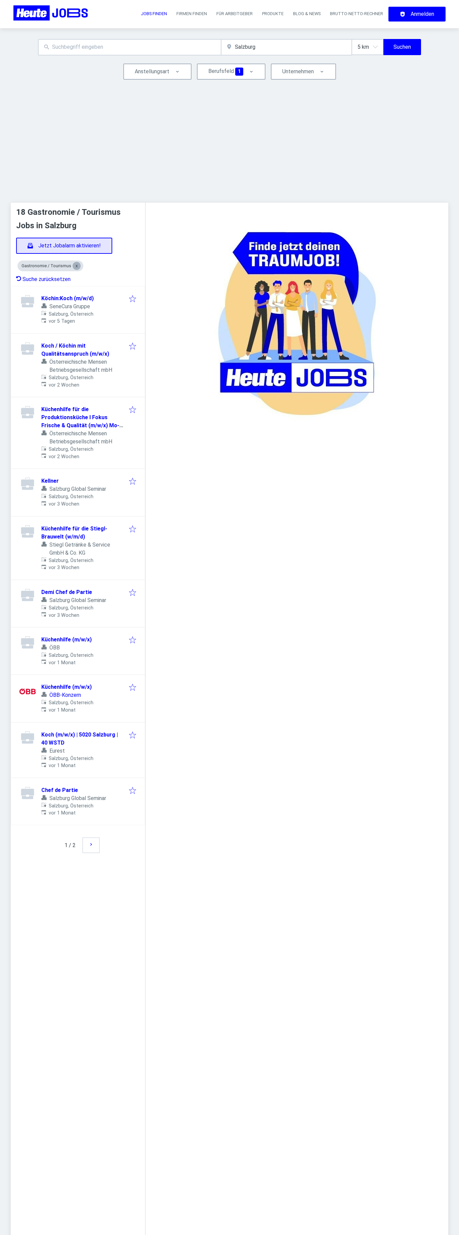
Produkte (273, 13)
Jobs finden (154, 13)
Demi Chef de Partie (66, 592)
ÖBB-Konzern (65, 695)
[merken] (132, 299)
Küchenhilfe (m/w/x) (66, 639)
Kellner (50, 481)
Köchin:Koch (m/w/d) (67, 298)
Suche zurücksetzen (47, 279)
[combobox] (129, 47)
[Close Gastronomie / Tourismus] (77, 266)
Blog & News (307, 13)
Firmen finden (191, 13)
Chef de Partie (59, 790)
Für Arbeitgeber (234, 13)
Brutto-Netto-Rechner (356, 13)
